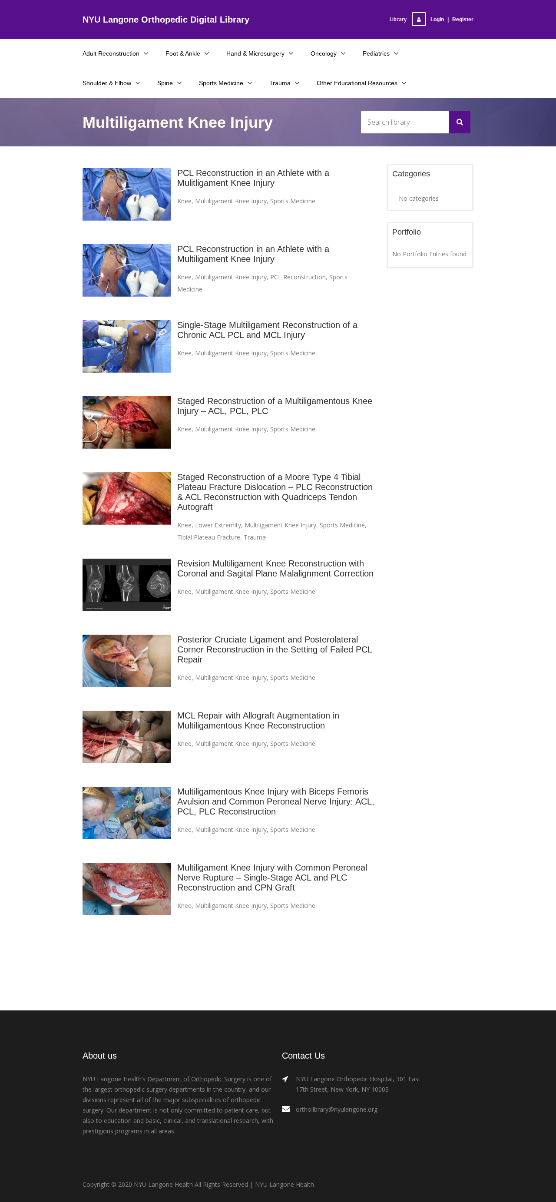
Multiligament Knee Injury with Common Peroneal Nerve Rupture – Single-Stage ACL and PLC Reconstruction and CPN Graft (272, 877)
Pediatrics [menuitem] (376, 53)
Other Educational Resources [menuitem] (357, 82)
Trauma (255, 537)
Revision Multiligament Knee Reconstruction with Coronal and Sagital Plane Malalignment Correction (275, 568)
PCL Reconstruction (298, 277)
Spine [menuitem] (165, 82)
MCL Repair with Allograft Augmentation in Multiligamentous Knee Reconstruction (258, 720)
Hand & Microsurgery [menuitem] (255, 53)
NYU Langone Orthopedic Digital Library (166, 19)
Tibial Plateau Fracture (208, 537)
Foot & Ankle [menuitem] (182, 53)
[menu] (278, 68)
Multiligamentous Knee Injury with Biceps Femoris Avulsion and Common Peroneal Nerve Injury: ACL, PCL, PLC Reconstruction (275, 801)
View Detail (127, 202)
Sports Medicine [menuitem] (221, 82)
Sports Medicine (292, 201)
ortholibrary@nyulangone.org (336, 1109)
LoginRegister (451, 20)
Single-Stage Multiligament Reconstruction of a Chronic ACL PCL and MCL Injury (267, 330)
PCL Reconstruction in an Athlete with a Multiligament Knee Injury (253, 254)
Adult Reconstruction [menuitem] (111, 53)
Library (398, 19)
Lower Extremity (218, 525)
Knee (184, 201)
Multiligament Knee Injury (231, 201)
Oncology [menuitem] (324, 53)
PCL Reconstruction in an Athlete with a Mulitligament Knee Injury (253, 178)
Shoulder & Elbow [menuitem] (107, 82)
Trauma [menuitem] (280, 82)
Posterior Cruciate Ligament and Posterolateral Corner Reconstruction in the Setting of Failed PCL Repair (274, 649)
